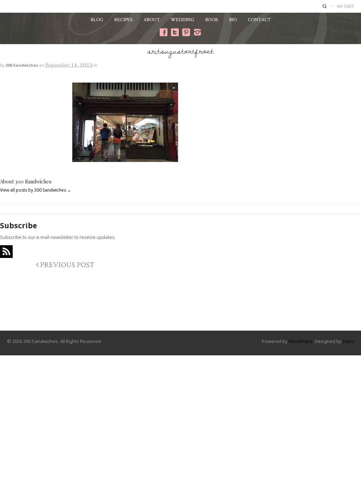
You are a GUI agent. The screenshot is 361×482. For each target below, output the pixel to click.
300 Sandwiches (22, 65)
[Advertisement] (180, 302)
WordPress (301, 341)
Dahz (348, 341)
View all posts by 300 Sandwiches (35, 190)
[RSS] (6, 251)
